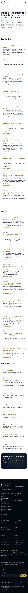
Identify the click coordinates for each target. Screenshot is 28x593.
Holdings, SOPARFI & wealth (10, 404)
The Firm (3, 535)
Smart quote (17, 522)
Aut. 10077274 (9, 587)
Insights (16, 535)
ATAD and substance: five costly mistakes (14, 61)
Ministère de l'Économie (20, 562)
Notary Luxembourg (19, 540)
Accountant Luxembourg (20, 488)
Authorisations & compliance (7, 537)
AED (14, 562)
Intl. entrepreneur (4, 525)
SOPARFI (16, 502)
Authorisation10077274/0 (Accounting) (6, 510)
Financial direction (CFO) (9, 414)
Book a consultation (8, 465)
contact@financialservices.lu (7, 544)
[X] (12, 582)
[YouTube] (15, 582)
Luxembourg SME (4, 527)
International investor (5, 522)
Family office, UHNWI (5, 529)
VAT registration (18, 493)
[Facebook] (5, 582)
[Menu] (25, 2)
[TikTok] (18, 582)
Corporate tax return (19, 500)
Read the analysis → (7, 227)
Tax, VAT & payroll (7, 393)
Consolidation (18, 491)
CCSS (2, 564)
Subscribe (23, 575)
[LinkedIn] (2, 582)
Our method (17, 525)
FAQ (16, 527)
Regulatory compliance (9, 444)
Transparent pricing (19, 520)
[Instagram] (9, 582)
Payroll (16, 495)
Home (2, 7)
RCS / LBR (10, 562)
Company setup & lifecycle (10, 370)
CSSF (16, 564)
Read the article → (7, 54)
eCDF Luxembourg (18, 537)
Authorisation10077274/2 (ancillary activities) (6, 507)
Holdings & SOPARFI (5, 520)
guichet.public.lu (4, 562)
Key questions (18, 544)
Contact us (3, 542)
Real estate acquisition (19, 542)
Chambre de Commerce (9, 564)
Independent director (19, 498)
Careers (3, 540)
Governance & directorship (10, 434)
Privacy (7, 589)
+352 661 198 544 (5, 514)
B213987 (10, 503)
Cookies (11, 589)
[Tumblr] (21, 582)
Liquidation (17, 504)
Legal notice (3, 589)
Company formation (19, 486)
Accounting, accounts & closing (11, 380)
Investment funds (7, 424)
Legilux (19, 564)
